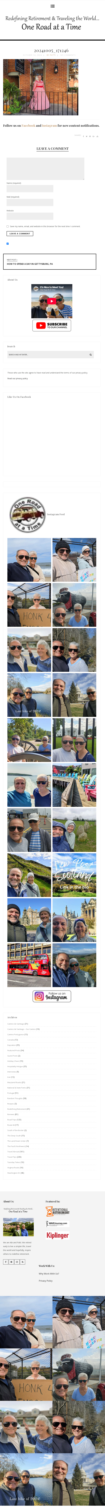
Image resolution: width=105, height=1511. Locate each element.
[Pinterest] (11, 1262)
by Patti (51, 55)
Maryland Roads (14, 1082)
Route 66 (11, 1125)
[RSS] (22, 1262)
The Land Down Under (16, 1141)
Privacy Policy (45, 1280)
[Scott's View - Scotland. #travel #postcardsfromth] (74, 965)
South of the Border (15, 1130)
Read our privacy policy (17, 378)
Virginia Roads (13, 1167)
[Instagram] (17, 1262)
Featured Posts (13, 1050)
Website (10, 210)
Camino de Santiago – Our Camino (21, 1029)
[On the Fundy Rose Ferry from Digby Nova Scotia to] (29, 785)
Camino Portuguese (15, 1034)
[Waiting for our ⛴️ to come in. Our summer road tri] (29, 830)
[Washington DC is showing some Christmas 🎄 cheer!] (74, 695)
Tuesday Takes (13, 1162)
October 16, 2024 (32, 55)
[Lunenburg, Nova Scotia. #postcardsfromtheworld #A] (74, 785)
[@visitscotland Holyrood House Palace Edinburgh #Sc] (29, 920)
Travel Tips (11, 1157)
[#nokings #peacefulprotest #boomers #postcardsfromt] (74, 560)
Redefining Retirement (16, 1109)
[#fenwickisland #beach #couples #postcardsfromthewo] (29, 560)
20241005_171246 (51, 50)
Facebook (28, 125)
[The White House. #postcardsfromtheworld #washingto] (74, 740)
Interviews (11, 1072)
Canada (10, 1040)
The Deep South (14, 1135)
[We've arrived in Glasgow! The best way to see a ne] (29, 965)
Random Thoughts (15, 1098)
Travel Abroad (13, 1151)
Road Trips (11, 1119)
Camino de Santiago (15, 1024)
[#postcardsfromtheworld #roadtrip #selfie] (74, 605)
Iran (9, 1077)
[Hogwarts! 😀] (74, 920)
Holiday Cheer (13, 1061)
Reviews (10, 1114)
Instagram (49, 125)
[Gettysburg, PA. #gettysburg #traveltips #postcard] (29, 740)
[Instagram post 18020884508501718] (74, 875)
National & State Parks (16, 1087)
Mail (13, 197)
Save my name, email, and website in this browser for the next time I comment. (45, 226)
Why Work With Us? (49, 1273)
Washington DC (13, 1173)
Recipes (10, 1103)
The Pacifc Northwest (16, 1146)
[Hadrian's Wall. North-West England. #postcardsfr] (29, 875)
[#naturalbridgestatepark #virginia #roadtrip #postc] (74, 650)
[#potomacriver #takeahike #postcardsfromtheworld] (29, 695)
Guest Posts (12, 1056)
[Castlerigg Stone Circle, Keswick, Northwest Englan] (74, 830)
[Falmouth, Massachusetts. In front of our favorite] (29, 650)
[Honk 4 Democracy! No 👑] (29, 605)
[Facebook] (5, 1262)
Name (14, 183)
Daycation (11, 1045)
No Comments (68, 55)
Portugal (10, 1093)
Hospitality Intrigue (15, 1066)
